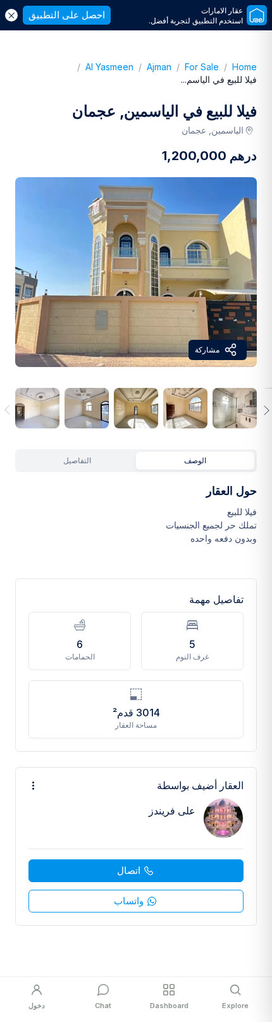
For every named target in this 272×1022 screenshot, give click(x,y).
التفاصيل (77, 460)
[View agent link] (136, 846)
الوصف (195, 460)
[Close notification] (11, 15)
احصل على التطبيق (66, 15)
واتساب (129, 901)
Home (238, 66)
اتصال (128, 870)
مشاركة (207, 349)
